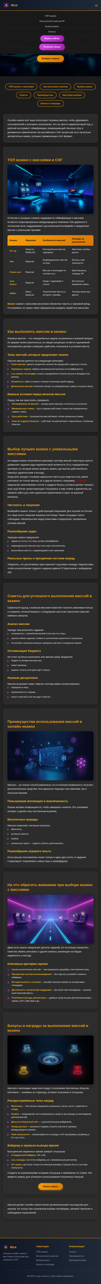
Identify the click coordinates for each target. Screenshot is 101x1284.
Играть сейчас (52, 38)
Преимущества (45, 95)
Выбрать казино (50, 58)
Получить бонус (52, 46)
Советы (23, 95)
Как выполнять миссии (55, 86)
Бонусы (52, 31)
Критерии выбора (72, 95)
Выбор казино (52, 26)
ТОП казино (50, 16)
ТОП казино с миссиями (21, 86)
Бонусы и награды (50, 103)
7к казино (81, 480)
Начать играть (50, 1186)
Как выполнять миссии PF (52, 21)
